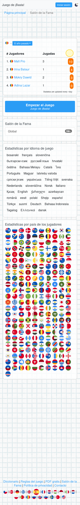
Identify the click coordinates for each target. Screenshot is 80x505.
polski (34, 198)
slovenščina (33, 185)
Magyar (28, 173)
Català (48, 167)
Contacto (60, 485)
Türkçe (11, 204)
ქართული (38, 191)
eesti (23, 198)
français (27, 155)
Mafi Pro (19, 61)
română (12, 198)
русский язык (40, 161)
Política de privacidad (38, 485)
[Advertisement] (40, 25)
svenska (67, 179)
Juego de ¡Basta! (13, 5)
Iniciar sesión (64, 4)
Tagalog (12, 210)
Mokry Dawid (22, 77)
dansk (42, 210)
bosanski (13, 155)
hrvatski (57, 161)
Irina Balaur (21, 69)
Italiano (60, 185)
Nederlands (14, 185)
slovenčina (43, 155)
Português (13, 173)
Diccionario (10, 481)
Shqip (45, 198)
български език (17, 161)
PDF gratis (52, 481)
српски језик (15, 179)
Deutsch (35, 204)
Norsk (48, 185)
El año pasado (21, 43)
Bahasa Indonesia (57, 204)
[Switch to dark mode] (76, 5)
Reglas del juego (32, 481)
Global (39, 131)
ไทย (58, 167)
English (23, 191)
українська (34, 179)
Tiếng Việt (51, 179)
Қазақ (10, 191)
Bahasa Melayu (30, 167)
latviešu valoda (47, 173)
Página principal (15, 12)
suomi (23, 204)
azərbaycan (56, 191)
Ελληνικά (28, 210)
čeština (11, 167)
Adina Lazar (22, 85)
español (57, 198)
